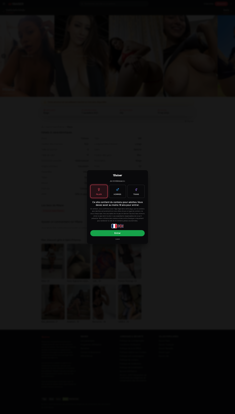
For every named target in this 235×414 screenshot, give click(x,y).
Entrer (117, 233)
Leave (117, 239)
